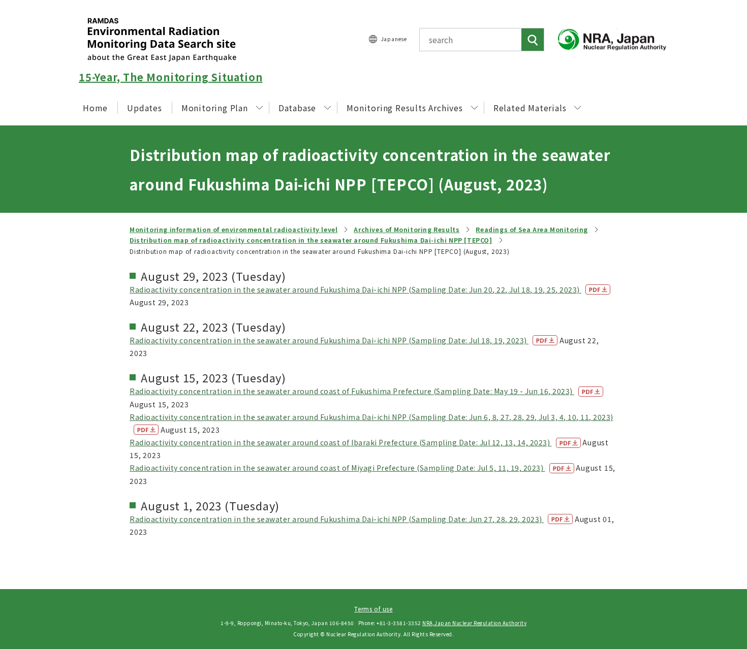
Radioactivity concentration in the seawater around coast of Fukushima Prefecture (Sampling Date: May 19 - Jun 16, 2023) (352, 391)
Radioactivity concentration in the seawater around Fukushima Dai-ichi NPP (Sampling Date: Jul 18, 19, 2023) (329, 340)
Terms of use (373, 608)
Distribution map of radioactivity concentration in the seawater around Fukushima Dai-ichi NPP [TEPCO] (311, 240)
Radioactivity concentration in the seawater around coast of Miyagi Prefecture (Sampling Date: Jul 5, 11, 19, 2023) (337, 468)
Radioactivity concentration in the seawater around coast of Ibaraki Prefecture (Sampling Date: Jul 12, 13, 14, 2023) (341, 442)
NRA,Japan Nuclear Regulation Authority (474, 623)
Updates (144, 108)
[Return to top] (713, 549)
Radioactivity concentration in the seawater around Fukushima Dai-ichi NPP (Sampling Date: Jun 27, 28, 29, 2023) (337, 519)
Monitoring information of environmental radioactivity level (233, 229)
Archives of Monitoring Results (406, 229)
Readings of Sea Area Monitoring (532, 229)
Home (95, 108)
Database (297, 108)
